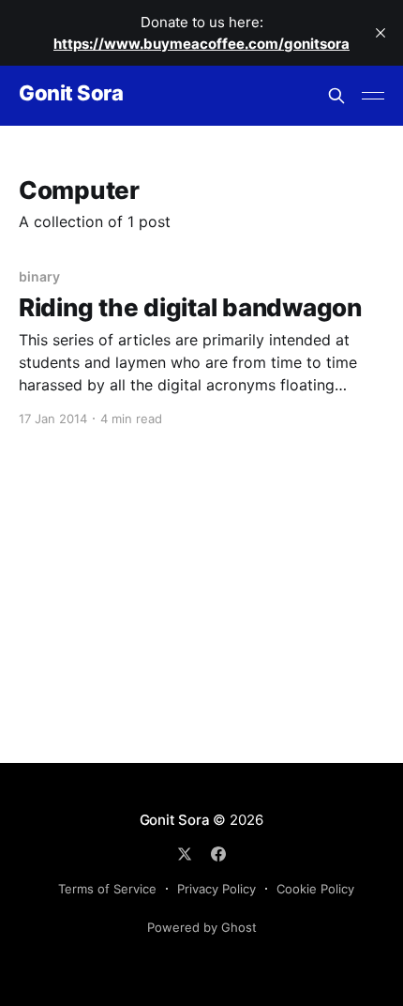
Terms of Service (107, 888)
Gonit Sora (71, 93)
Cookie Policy (315, 888)
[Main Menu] (373, 96)
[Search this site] (336, 96)
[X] (184, 853)
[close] (381, 33)
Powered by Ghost (202, 927)
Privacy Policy (216, 888)
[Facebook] (218, 853)
